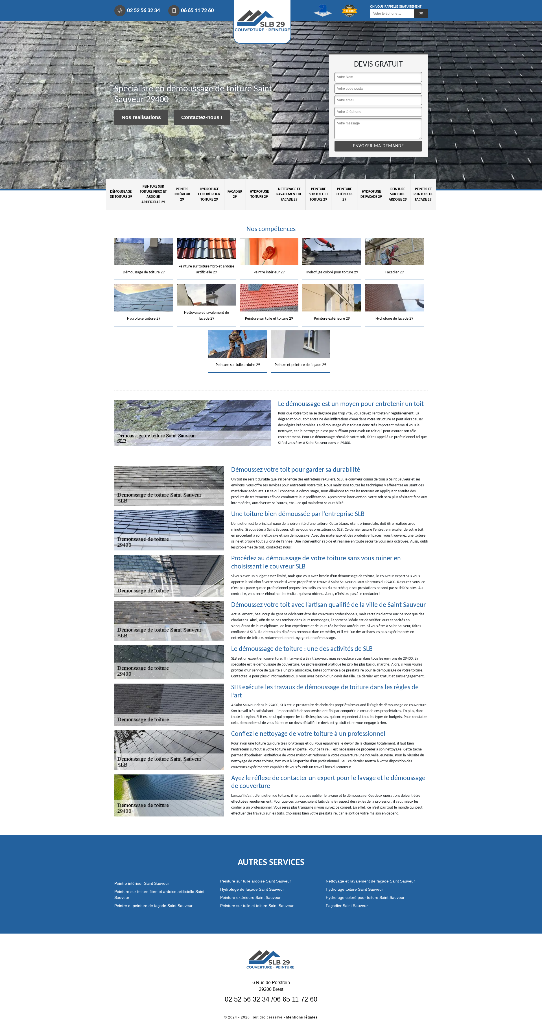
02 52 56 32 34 (143, 11)
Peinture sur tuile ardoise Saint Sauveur (255, 881)
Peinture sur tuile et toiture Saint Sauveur (257, 905)
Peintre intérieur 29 (182, 194)
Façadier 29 (235, 194)
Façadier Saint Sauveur (347, 905)
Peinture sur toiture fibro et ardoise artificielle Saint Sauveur (159, 894)
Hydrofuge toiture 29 (259, 194)
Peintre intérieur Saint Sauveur (141, 883)
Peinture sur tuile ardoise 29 (398, 194)
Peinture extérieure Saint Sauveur (250, 897)
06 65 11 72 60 (197, 11)
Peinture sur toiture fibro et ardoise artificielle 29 (153, 194)
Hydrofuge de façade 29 (371, 194)
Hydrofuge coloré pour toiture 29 (209, 194)
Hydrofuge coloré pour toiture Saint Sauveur (365, 897)
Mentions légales (302, 1017)
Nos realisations (141, 117)
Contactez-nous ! (201, 117)
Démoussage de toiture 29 (121, 194)
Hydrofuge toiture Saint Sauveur (354, 889)
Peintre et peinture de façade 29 (423, 194)
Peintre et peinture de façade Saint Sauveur (153, 905)
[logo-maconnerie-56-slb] (271, 959)
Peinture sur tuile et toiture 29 (318, 194)
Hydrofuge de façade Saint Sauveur (252, 889)
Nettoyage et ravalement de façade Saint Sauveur (370, 881)
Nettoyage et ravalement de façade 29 (289, 194)
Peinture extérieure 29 (344, 194)
